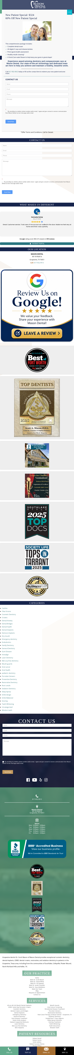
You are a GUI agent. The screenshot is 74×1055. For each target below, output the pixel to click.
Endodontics (6, 642)
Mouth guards (7, 664)
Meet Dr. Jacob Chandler (37, 985)
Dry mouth (6, 636)
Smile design (6, 695)
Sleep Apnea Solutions (54, 1020)
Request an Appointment (37, 993)
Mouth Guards (54, 1005)
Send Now (7, 192)
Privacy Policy (37, 1046)
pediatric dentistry (8, 673)
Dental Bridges (7, 624)
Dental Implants (7, 630)
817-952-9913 (39, 263)
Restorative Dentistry (9, 682)
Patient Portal (37, 1038)
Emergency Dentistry (19, 1015)
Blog (37, 991)
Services (37, 1001)
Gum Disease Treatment (19, 1018)
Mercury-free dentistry (10, 661)
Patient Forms (37, 1040)
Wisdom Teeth (54, 1028)
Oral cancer (6, 667)
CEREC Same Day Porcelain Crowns (19, 1007)
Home (37, 978)
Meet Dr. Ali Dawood (37, 983)
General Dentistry (8, 648)
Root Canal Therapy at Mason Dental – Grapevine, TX (55, 1015)
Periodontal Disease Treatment (55, 1009)
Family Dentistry (8, 645)
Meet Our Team (37, 989)
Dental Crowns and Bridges (19, 1011)
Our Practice (37, 973)
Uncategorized (7, 707)
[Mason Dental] (38, 4)
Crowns (4, 617)
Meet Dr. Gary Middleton (37, 987)
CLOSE (69, 12)
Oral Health (6, 670)
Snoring (5, 701)
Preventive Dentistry (9, 679)
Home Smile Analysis (19, 1020)
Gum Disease (7, 651)
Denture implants (8, 633)
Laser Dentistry (7, 658)
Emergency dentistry (9, 639)
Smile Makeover (7, 698)
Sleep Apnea (6, 692)
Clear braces (6, 611)
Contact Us (37, 995)
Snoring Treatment (55, 1022)
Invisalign (5, 655)
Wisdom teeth (7, 710)
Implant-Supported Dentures (19, 1022)
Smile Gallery (37, 1042)
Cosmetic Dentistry (9, 614)
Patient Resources (37, 1034)
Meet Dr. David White (37, 981)
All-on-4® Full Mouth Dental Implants (19, 1005)
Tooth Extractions (54, 1026)
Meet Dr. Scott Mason (37, 980)
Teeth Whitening (8, 704)
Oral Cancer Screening (54, 1007)
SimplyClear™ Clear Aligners (55, 1018)
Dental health (7, 627)
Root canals (6, 685)
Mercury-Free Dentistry (19, 1026)
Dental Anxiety (7, 621)
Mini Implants (19, 1028)
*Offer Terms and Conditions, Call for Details (37, 132)
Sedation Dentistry (9, 689)
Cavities (5, 608)
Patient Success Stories (37, 1044)
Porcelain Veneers (8, 676)
